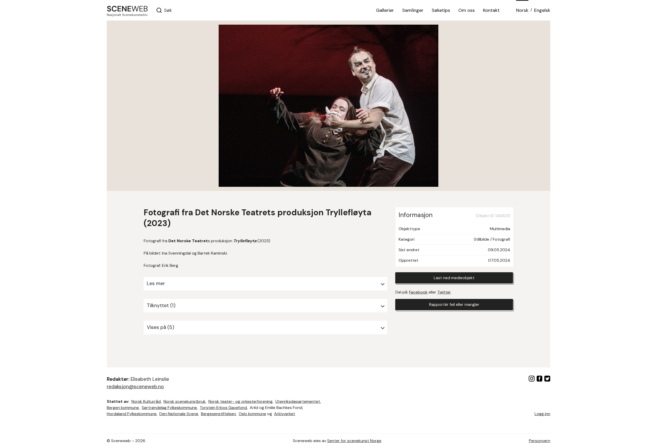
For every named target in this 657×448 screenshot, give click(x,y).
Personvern (539, 440)
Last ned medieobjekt (454, 277)
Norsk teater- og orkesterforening (240, 401)
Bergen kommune (123, 407)
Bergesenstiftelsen (218, 413)
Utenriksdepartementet (297, 401)
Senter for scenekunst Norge (354, 440)
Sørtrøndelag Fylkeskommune (169, 407)
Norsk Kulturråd (146, 401)
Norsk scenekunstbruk (184, 401)
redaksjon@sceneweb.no (135, 386)
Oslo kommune (252, 413)
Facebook (418, 292)
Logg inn (542, 413)
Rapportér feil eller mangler (454, 304)
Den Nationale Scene (178, 413)
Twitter (444, 292)
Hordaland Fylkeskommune (132, 413)
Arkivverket (284, 413)
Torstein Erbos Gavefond (223, 407)
